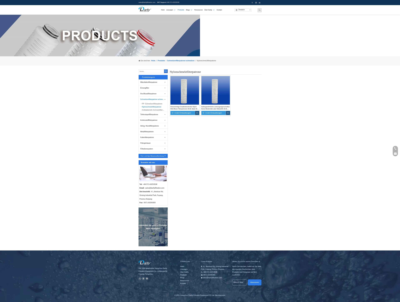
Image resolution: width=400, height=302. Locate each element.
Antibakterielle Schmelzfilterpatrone (155, 110)
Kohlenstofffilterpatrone (148, 120)
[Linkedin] (256, 2)
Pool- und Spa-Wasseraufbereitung (152, 156)
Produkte (183, 275)
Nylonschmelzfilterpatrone (151, 107)
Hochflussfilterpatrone (148, 94)
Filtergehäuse (145, 143)
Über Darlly (184, 272)
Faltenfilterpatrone (147, 137)
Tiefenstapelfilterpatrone (149, 114)
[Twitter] (252, 2)
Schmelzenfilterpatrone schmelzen (153, 99)
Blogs (182, 278)
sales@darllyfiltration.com (147, 2)
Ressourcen (184, 280)
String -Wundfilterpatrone (149, 126)
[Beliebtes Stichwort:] (259, 10)
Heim (182, 266)
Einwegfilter (144, 88)
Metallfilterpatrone (147, 132)
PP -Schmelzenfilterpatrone (152, 104)
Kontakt (183, 283)
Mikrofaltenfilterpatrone (148, 82)
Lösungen (184, 269)
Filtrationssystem (146, 149)
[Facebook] (259, 2)
